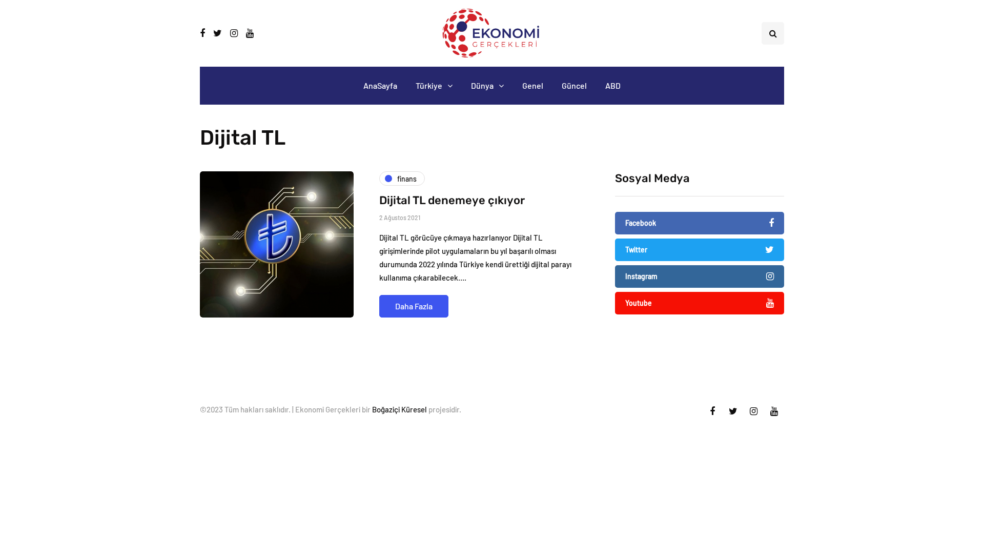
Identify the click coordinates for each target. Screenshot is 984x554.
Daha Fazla (414, 306)
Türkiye (429, 85)
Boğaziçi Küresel (399, 409)
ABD (613, 85)
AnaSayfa (380, 85)
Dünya (482, 85)
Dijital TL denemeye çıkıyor (452, 200)
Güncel (574, 85)
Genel (532, 85)
